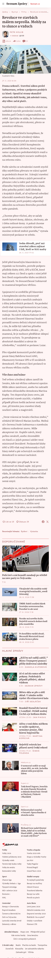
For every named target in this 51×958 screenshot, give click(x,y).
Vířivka (31, 952)
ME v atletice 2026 (9, 890)
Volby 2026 (6, 853)
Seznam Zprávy (34, 686)
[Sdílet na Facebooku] (43, 521)
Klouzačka (19, 948)
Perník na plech (33, 897)
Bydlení (24, 531)
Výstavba (34, 531)
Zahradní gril (21, 952)
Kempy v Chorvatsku (10, 906)
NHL (4, 897)
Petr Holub (16, 32)
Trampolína (42, 945)
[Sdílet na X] (47, 521)
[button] (25, 59)
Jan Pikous (39, 717)
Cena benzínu (32, 935)
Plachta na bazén (29, 945)
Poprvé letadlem (9, 910)
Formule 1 (6, 894)
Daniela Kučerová (36, 667)
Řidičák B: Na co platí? (36, 917)
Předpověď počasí (38, 932)
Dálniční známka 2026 (36, 910)
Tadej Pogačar (32, 864)
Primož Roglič (32, 867)
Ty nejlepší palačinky (35, 880)
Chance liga (7, 880)
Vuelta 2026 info (33, 853)
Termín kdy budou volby (11, 864)
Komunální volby (9, 871)
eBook (8, 41)
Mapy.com (24, 932)
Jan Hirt (30, 860)
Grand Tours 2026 (34, 871)
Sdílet (18, 41)
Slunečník (9, 948)
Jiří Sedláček (33, 702)
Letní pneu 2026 (33, 906)
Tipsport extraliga (9, 887)
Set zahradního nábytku (34, 948)
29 (27, 41)
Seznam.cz (35, 4)
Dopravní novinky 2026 (36, 913)
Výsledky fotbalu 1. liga (11, 883)
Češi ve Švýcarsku (9, 917)
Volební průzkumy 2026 (11, 857)
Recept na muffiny (34, 883)
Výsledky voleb (8, 860)
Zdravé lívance (33, 887)
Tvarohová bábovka (34, 890)
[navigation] (3, 4)
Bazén (18, 945)
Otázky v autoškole (34, 920)
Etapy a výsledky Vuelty (36, 857)
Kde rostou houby (18, 935)
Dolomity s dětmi (9, 924)
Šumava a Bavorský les (11, 913)
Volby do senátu (8, 867)
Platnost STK (32, 924)
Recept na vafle (33, 894)
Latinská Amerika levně (11, 920)
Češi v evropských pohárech (24, 939)
